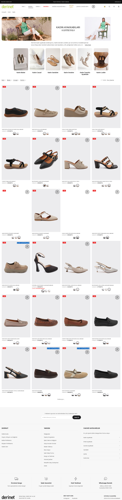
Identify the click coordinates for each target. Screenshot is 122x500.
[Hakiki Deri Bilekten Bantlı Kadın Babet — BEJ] (47, 237)
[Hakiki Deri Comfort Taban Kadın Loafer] (16, 315)
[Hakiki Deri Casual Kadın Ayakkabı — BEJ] (44, 133)
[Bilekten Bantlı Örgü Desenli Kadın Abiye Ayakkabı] (106, 262)
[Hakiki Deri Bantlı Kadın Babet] (76, 367)
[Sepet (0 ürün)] (118, 6)
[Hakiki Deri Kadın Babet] (46, 367)
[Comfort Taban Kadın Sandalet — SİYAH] (14, 185)
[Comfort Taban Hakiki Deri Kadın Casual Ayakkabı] (76, 315)
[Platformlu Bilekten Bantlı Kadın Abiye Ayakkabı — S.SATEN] (42, 291)
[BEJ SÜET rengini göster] (46, 394)
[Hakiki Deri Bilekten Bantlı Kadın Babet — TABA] (19, 237)
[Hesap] (114, 6)
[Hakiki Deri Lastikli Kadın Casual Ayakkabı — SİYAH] (104, 446)
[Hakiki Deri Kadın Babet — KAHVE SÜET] (49, 394)
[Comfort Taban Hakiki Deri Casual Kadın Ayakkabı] (76, 419)
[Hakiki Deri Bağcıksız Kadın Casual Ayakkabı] (106, 315)
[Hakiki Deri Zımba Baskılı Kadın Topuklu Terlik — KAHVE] (109, 185)
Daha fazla (88, 45)
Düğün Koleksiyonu (58, 6)
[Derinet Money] (104, 6)
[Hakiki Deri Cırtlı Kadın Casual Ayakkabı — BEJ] (17, 289)
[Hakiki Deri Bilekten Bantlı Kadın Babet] (16, 210)
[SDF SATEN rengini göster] (49, 291)
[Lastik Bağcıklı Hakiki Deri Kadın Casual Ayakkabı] (46, 419)
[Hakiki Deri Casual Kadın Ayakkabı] (46, 106)
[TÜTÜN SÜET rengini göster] (19, 446)
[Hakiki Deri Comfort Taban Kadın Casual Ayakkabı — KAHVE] (107, 237)
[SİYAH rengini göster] (72, 133)
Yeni (23, 6)
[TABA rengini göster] (47, 133)
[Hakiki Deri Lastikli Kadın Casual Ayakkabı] (106, 419)
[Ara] (109, 6)
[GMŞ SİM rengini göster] (46, 291)
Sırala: (104, 80)
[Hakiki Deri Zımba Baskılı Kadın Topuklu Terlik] (106, 158)
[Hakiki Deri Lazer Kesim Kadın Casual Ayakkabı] (46, 315)
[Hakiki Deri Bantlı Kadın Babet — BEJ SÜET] (79, 394)
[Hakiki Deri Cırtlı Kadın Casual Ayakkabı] (16, 262)
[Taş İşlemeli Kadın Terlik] (46, 471)
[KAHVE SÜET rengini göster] (76, 394)
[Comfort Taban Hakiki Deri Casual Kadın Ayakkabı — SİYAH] (74, 446)
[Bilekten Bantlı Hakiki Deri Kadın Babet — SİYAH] (44, 185)
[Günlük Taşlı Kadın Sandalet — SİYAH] (103, 133)
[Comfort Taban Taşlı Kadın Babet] (16, 471)
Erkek (38, 6)
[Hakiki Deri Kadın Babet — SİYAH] (104, 394)
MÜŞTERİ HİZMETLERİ (6, 1)
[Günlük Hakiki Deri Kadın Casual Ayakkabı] (76, 210)
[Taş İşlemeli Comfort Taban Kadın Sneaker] (76, 471)
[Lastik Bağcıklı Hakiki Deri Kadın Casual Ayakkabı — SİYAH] (44, 446)
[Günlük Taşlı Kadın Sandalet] (106, 106)
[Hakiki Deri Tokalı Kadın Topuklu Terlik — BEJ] (77, 185)
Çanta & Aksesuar (82, 6)
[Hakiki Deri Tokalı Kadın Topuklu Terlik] (76, 158)
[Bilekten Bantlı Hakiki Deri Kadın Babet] (46, 158)
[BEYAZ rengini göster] (17, 133)
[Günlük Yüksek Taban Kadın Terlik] (76, 106)
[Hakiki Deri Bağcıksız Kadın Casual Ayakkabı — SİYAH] (104, 343)
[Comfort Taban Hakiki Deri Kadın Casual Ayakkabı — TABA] (77, 343)
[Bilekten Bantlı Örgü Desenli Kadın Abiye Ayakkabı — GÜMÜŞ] (109, 289)
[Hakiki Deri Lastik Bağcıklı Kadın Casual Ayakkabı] (16, 106)
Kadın (30, 6)
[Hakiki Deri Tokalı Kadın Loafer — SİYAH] (12, 446)
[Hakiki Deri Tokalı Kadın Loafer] (16, 419)
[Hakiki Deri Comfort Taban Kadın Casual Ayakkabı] (106, 210)
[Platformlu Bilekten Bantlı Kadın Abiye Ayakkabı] (46, 262)
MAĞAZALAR (118, 1)
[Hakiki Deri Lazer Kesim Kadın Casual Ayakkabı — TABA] (46, 343)
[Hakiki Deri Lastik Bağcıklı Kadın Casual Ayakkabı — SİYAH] (14, 133)
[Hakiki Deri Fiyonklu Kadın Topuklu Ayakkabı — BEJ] (77, 289)
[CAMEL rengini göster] (79, 133)
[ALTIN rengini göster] (106, 289)
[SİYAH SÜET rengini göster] (42, 394)
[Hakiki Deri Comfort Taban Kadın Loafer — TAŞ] (17, 343)
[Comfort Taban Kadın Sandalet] (16, 158)
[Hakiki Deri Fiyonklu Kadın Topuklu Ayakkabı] (76, 262)
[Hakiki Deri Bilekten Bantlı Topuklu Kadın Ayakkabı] (16, 367)
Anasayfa (4, 12)
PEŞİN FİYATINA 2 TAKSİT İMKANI (61, 1)
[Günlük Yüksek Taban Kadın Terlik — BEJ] (76, 133)
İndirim (45, 6)
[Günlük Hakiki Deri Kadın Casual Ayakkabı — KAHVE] (77, 237)
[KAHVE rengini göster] (107, 394)
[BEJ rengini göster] (17, 185)
